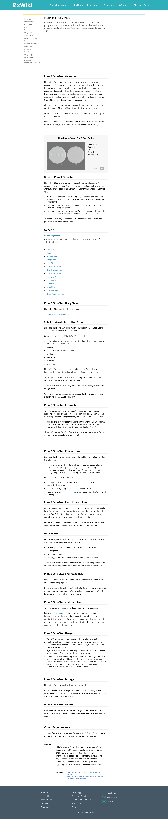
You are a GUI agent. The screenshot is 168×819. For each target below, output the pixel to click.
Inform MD (51, 277)
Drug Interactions (54, 266)
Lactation (51, 283)
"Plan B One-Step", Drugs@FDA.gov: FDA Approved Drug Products (83, 773)
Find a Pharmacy (58, 5)
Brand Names (52, 256)
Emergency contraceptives (58, 314)
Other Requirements (55, 294)
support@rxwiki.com (62, 768)
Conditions (109, 5)
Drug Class (51, 259)
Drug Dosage (52, 290)
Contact (75, 807)
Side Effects (51, 263)
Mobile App (76, 792)
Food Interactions (54, 273)
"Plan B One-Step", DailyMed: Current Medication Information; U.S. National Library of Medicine (85, 777)
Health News (76, 5)
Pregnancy (51, 280)
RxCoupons (124, 5)
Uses (49, 253)
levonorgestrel (70, 492)
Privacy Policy (77, 803)
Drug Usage (52, 287)
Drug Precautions (54, 270)
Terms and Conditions (81, 800)
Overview (50, 249)
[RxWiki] (22, 5)
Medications (93, 5)
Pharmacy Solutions (143, 5)
